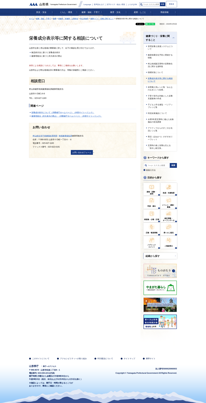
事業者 (171, 4)
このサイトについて (40, 359)
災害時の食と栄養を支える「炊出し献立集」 (159, 146)
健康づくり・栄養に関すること (102, 19)
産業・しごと (140, 12)
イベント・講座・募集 (168, 206)
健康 (54, 19)
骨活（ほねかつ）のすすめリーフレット (160, 138)
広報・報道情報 (151, 233)
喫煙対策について (155, 72)
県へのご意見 (169, 233)
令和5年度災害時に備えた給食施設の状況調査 (161, 120)
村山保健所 (84, 19)
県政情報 (164, 12)
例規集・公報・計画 (151, 219)
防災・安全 (41, 12)
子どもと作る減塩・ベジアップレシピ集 (160, 106)
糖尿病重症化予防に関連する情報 (160, 56)
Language (87, 4)
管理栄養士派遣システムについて (160, 47)
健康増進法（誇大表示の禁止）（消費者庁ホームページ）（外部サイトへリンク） (66, 116)
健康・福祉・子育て (91, 12)
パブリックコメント (151, 246)
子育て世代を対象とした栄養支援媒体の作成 (160, 97)
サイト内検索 (141, 4)
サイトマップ (129, 359)
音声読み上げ (99, 4)
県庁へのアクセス (49, 366)
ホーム (31, 19)
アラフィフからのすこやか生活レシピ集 (160, 129)
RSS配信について (105, 359)
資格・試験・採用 (152, 193)
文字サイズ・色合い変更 (116, 4)
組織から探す (153, 256)
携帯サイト (150, 359)
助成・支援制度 (169, 193)
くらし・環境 (66, 12)
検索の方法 (151, 170)
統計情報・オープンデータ (169, 219)
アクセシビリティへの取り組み (73, 359)
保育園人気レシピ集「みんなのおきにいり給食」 (160, 88)
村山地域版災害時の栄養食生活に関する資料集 (160, 65)
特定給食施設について (157, 113)
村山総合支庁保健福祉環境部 (45, 136)
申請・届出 (151, 206)
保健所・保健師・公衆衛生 (68, 19)
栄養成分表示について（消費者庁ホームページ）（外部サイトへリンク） (62, 112)
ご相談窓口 (169, 246)
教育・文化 (115, 12)
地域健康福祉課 (65, 136)
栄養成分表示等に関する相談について (160, 79)
